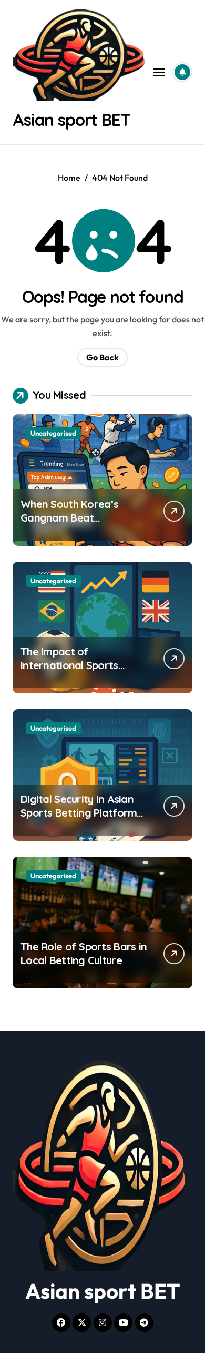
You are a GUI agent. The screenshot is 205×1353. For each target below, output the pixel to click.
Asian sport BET (71, 119)
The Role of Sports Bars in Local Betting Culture (83, 953)
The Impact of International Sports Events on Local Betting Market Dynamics (77, 672)
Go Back (102, 357)
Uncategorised (53, 433)
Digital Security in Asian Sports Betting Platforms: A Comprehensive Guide (82, 812)
